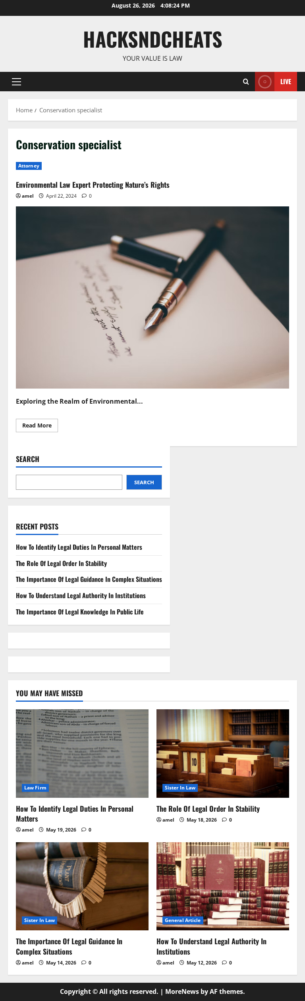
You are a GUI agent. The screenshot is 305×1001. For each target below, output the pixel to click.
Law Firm (35, 787)
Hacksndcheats (152, 38)
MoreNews (182, 991)
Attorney (28, 165)
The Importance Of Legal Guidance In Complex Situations (89, 579)
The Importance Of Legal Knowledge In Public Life (80, 611)
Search (27, 459)
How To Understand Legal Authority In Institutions (81, 595)
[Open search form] (246, 81)
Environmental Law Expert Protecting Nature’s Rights (93, 184)
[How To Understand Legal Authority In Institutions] (222, 886)
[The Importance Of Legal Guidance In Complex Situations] (82, 886)
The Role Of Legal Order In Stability (61, 563)
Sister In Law (180, 787)
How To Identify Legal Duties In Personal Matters (79, 547)
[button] (16, 81)
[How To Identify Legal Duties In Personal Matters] (82, 753)
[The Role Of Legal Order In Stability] (222, 753)
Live (285, 81)
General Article (183, 920)
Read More (40, 426)
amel (28, 195)
